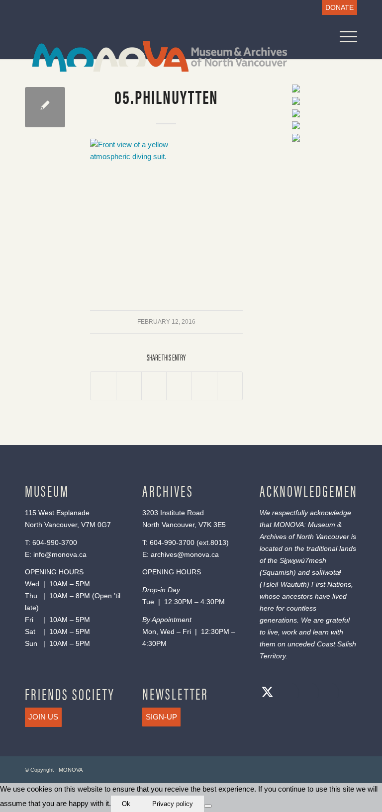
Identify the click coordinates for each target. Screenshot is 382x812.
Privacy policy (172, 804)
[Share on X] (128, 386)
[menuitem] (337, 7)
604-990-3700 (54, 542)
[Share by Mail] (229, 386)
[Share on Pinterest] (179, 386)
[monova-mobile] (152, 55)
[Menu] (343, 36)
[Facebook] (287, 693)
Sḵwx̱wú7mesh (303, 560)
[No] (208, 806)
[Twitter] (267, 693)
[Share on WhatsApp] (154, 386)
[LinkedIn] (326, 693)
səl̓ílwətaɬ (326, 572)
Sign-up (161, 717)
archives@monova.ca (185, 554)
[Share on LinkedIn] (204, 386)
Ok (126, 804)
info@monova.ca (60, 554)
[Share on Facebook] (103, 386)
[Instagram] (306, 693)
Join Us (43, 717)
